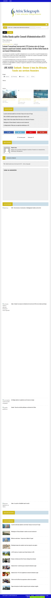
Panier (11, 0)
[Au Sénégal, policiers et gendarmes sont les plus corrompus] (6, 403)
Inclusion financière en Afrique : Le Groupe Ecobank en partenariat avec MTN (41, 100)
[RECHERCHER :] (41, 27)
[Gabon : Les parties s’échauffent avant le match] (6, 506)
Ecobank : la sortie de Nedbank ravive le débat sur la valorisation (9, 99)
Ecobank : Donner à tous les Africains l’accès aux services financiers (29, 69)
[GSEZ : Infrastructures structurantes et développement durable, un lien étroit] (6, 299)
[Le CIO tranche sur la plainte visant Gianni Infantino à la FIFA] (6, 554)
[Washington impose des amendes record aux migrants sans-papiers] (6, 548)
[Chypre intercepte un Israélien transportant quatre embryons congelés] (6, 589)
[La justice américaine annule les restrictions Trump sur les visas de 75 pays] (6, 527)
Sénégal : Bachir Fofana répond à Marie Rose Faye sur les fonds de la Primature (19, 119)
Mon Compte (5, 0)
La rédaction (28, 595)
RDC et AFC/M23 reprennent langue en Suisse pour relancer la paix (16, 116)
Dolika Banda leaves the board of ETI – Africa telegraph (17, 164)
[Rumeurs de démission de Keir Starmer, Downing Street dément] (6, 561)
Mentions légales (30, 596)
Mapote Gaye (10, 44)
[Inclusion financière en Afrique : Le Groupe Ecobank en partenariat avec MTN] (41, 94)
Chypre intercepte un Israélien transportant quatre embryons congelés (24, 586)
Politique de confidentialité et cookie (41, 595)
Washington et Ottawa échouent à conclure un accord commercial (16, 122)
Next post (30, 137)
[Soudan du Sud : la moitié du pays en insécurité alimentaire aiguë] (6, 568)
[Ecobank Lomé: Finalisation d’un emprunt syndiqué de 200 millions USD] (25, 94)
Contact (32, 595)
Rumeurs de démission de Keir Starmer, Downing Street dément (23, 559)
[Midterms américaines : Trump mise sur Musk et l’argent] (6, 541)
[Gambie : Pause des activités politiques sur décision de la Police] (6, 499)
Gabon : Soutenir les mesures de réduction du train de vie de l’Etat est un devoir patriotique (28, 304)
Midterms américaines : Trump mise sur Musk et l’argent (22, 538)
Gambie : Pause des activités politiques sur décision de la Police (23, 407)
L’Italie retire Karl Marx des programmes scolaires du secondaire (23, 579)
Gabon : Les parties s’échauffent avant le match (20, 503)
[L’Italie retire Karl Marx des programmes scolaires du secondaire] (6, 582)
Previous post (21, 137)
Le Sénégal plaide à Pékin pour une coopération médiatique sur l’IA (16, 125)
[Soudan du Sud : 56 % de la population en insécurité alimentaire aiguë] (6, 575)
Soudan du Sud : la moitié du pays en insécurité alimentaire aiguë (23, 566)
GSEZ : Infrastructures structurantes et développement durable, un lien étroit (26, 208)
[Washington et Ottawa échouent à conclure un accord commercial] (6, 534)
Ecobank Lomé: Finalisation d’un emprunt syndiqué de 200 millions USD (24, 100)
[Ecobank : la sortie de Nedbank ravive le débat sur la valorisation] (10, 94)
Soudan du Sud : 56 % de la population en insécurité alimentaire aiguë (24, 572)
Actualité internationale (8, 521)
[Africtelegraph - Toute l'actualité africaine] (25, 12)
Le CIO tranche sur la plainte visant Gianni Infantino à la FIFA (22, 552)
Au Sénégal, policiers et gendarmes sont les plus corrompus (22, 400)
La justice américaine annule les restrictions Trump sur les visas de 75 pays (18, 113)
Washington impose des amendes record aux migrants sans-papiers (24, 545)
